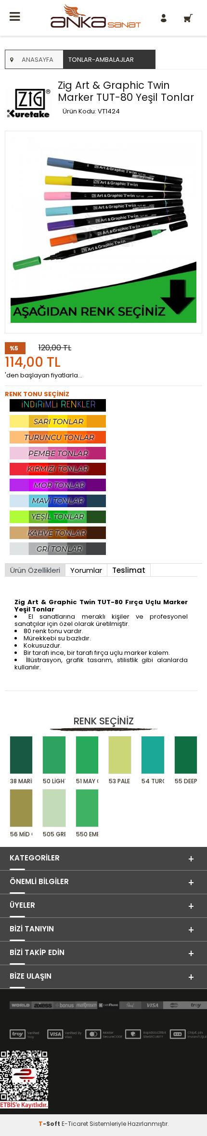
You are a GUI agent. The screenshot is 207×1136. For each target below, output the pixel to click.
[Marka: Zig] (29, 103)
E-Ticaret (75, 1124)
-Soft (50, 1124)
